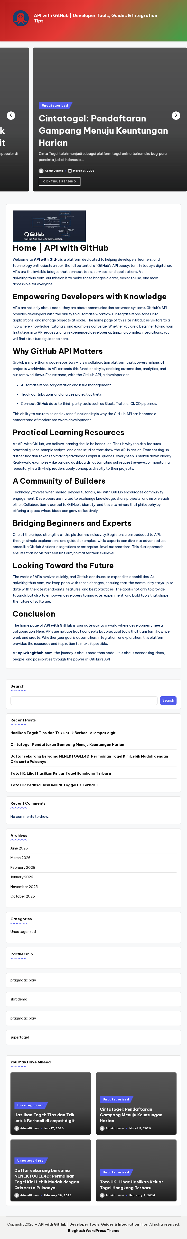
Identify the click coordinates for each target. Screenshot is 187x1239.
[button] (43, 181)
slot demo (18, 999)
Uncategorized (38, 105)
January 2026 (21, 877)
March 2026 (20, 858)
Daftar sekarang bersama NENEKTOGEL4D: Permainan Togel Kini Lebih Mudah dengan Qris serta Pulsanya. (89, 759)
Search (17, 686)
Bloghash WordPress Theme (93, 1231)
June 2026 (19, 848)
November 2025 (24, 887)
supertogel (19, 1037)
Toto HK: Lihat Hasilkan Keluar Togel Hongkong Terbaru (60, 773)
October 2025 (22, 896)
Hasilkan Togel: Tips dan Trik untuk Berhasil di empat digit (63, 733)
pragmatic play (23, 980)
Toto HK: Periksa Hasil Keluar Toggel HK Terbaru (54, 785)
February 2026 (22, 867)
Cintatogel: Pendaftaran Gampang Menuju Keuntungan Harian (87, 130)
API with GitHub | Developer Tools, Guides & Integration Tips (95, 18)
